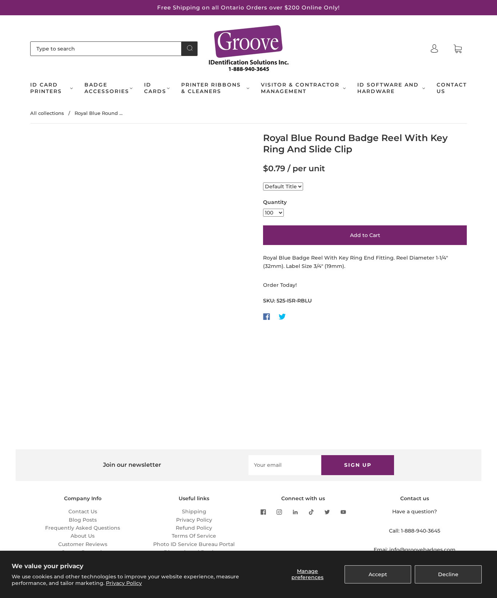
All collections (47, 113)
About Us (83, 536)
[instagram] (279, 512)
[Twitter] (282, 317)
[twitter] (327, 512)
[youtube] (343, 512)
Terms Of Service (194, 536)
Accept (378, 574)
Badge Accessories (106, 88)
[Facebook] (266, 317)
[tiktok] (311, 512)
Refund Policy (194, 528)
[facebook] (263, 512)
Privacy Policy (124, 583)
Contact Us (452, 88)
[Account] (434, 48)
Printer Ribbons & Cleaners (211, 88)
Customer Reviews (82, 544)
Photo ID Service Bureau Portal (194, 544)
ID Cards (155, 88)
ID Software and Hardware (388, 88)
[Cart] (458, 49)
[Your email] (285, 465)
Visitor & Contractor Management (300, 88)
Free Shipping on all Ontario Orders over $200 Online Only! (248, 7)
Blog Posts (83, 520)
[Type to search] (106, 48)
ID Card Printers (46, 88)
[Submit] (190, 48)
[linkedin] (295, 512)
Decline (448, 574)
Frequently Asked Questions (82, 528)
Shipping (194, 511)
